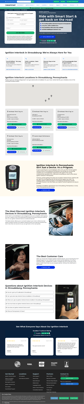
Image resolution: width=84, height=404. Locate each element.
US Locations (22, 376)
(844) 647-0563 (12, 127)
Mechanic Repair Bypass (52, 380)
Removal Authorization (51, 383)
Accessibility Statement (38, 389)
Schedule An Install (17, 124)
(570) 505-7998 (63, 127)
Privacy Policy (7, 402)
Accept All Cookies (74, 398)
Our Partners (49, 387)
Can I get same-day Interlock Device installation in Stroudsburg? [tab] (23, 296)
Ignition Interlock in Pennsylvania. (44, 175)
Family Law (49, 389)
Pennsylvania (17, 9)
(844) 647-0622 (37, 127)
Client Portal (56, 1)
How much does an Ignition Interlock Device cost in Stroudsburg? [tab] (24, 303)
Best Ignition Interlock (10, 382)
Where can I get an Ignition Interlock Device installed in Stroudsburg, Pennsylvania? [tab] (28, 300)
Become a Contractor (51, 378)
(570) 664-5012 (37, 150)
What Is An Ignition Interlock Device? (9, 379)
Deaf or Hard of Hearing (38, 387)
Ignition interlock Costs (13, 69)
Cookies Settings (54, 398)
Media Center (36, 383)
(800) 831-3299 (75, 1)
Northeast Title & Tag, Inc (16, 111)
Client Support (36, 376)
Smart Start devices (49, 69)
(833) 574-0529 (69, 378)
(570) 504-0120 (12, 151)
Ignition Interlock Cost (10, 384)
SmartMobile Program (10, 389)
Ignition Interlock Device (10, 376)
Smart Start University (51, 392)
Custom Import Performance (42, 136)
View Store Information (12, 121)
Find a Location (29, 69)
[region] (42, 398)
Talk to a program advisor (70, 69)
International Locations (24, 378)
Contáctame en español (14, 17)
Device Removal (36, 380)
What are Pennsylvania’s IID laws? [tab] (16, 311)
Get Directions (22, 127)
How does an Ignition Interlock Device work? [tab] (18, 307)
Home (6, 9)
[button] (33, 86)
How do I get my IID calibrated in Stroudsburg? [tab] (19, 292)
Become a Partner (50, 385)
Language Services (37, 385)
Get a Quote (7, 386)
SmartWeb (63, 1)
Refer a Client (49, 376)
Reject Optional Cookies (64, 398)
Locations (11, 9)
